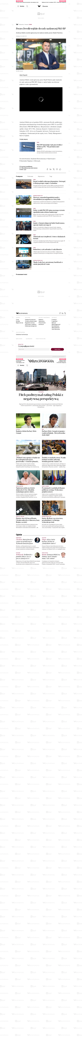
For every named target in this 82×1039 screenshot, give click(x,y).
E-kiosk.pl (54, 319)
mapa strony (19, 338)
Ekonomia (45, 6)
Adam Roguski (23, 75)
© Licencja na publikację (26, 166)
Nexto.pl (54, 322)
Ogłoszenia (41, 321)
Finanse (26, 24)
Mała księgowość (56, 324)
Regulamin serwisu (30, 322)
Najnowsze (41, 176)
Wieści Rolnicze (55, 327)
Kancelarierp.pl (55, 326)
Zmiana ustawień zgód (31, 321)
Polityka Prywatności (30, 319)
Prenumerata (42, 322)
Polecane (30, 176)
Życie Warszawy (56, 329)
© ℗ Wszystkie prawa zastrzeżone (28, 168)
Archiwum (41, 324)
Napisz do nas (19, 322)
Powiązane (19, 176)
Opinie (19, 534)
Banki (30, 24)
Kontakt (18, 321)
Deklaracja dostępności (31, 326)
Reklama (41, 319)
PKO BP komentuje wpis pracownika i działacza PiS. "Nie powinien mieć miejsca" (49, 147)
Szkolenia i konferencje (22, 334)
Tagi (50, 176)
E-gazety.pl (54, 321)
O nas (17, 319)
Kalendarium (29, 338)
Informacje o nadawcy (30, 324)
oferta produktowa (40, 338)
